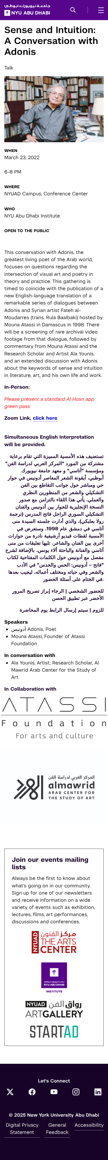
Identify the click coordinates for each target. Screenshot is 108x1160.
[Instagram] (76, 1092)
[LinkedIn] (98, 1092)
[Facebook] (32, 1092)
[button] (73, 10)
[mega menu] (99, 10)
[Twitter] (10, 1092)
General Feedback (57, 1128)
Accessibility (89, 1125)
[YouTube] (54, 1092)
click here (45, 418)
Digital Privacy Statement (22, 1128)
